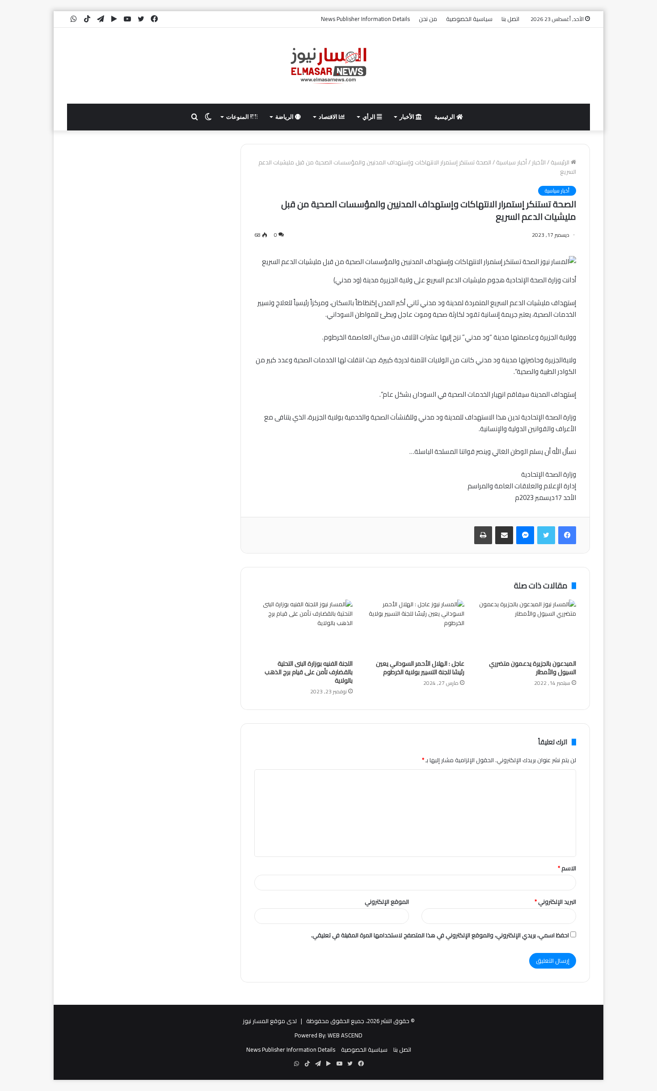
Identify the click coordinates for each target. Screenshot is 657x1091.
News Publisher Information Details (365, 18)
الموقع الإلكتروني (387, 901)
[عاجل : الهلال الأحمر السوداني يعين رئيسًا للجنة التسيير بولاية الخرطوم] (415, 627)
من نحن (428, 18)
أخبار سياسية (511, 162)
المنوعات (238, 116)
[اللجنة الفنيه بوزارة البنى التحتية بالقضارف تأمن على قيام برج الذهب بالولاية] (303, 627)
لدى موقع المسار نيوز (270, 1020)
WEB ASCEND (345, 1035)
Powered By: (310, 1035)
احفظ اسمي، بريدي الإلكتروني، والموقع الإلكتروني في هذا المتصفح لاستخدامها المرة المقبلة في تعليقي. (440, 935)
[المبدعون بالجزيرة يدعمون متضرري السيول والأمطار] (527, 627)
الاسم (567, 868)
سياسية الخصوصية (469, 18)
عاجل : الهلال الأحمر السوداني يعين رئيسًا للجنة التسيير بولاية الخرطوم (420, 668)
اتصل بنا (510, 18)
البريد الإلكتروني (555, 901)
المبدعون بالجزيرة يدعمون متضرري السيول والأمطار (532, 668)
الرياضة (285, 116)
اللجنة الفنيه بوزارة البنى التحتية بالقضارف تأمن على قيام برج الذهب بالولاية (309, 672)
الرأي (369, 116)
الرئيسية (445, 116)
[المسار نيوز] (328, 66)
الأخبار (408, 116)
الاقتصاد (329, 116)
